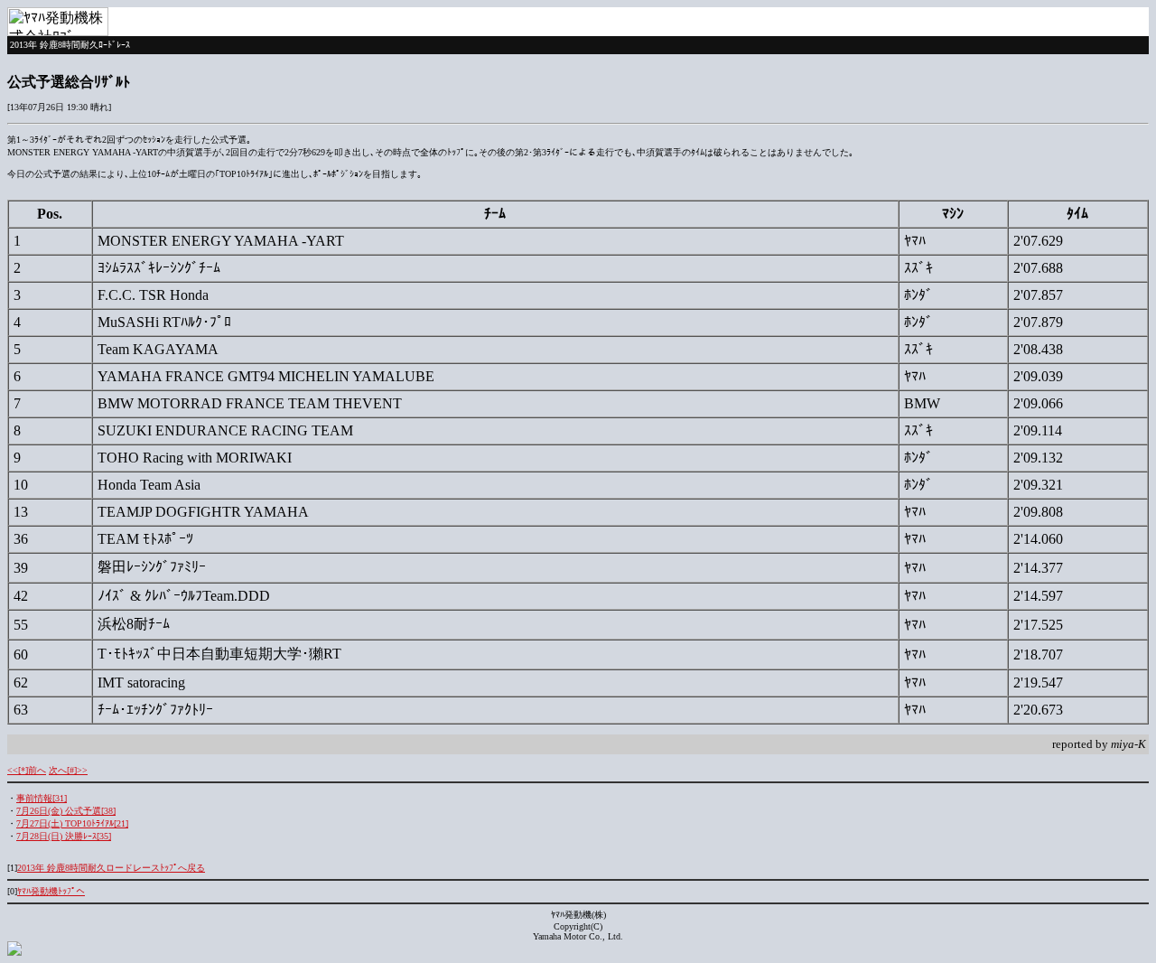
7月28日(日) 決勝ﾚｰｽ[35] (63, 836)
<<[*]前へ (26, 770)
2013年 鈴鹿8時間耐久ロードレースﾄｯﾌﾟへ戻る (111, 868)
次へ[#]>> (68, 770)
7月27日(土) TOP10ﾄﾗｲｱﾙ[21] (72, 823)
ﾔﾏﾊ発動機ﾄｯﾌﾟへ (51, 891)
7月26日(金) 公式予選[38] (66, 811)
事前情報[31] (41, 798)
